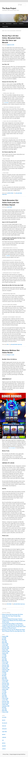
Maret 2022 (4, 710)
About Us (15, 23)
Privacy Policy (5, 26)
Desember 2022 (5, 701)
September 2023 (5, 687)
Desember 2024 (5, 665)
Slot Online (9, 604)
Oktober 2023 (5, 686)
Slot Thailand (8, 23)
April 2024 (4, 677)
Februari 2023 (5, 698)
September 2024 (5, 669)
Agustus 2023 (5, 689)
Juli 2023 (4, 691)
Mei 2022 (4, 707)
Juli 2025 (4, 654)
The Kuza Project (9, 8)
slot (3, 740)
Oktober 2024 (5, 668)
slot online (4, 717)
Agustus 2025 (5, 653)
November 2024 (5, 666)
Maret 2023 (4, 697)
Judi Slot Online (10, 193)
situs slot (4, 725)
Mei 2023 (4, 694)
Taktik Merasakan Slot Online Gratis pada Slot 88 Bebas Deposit (10, 202)
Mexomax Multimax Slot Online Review (11, 351)
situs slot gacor (12, 447)
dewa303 (4, 746)
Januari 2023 (5, 700)
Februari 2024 (5, 680)
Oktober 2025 (5, 650)
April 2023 (4, 695)
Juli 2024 (4, 672)
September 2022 (5, 706)
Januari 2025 (5, 663)
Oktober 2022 (5, 704)
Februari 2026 (5, 644)
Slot (3, 23)
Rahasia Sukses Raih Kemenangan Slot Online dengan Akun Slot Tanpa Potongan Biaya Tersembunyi (12, 616)
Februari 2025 (5, 662)
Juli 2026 (4, 637)
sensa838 (6, 102)
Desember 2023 (5, 683)
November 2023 (5, 684)
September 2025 (5, 651)
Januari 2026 (5, 645)
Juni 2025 (4, 656)
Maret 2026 (4, 642)
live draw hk (4, 723)
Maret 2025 (4, 660)
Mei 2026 (4, 639)
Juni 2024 (4, 674)
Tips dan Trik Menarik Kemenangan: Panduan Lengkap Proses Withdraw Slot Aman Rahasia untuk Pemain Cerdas (13, 620)
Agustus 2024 (5, 671)
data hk (3, 720)
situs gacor (4, 728)
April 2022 (4, 709)
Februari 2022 (5, 712)
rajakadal (4, 737)
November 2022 (5, 703)
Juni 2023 (4, 692)
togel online (4, 731)
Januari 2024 (5, 681)
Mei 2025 (4, 657)
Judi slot (4, 748)
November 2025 (5, 648)
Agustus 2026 (5, 636)
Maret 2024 (4, 678)
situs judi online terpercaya (16, 344)
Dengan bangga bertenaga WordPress (17, 754)
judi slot (3, 734)
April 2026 (4, 641)
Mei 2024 (4, 675)
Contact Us (21, 23)
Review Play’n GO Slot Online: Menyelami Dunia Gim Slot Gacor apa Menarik (11, 39)
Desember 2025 (5, 647)
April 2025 (4, 659)
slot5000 (8, 255)
